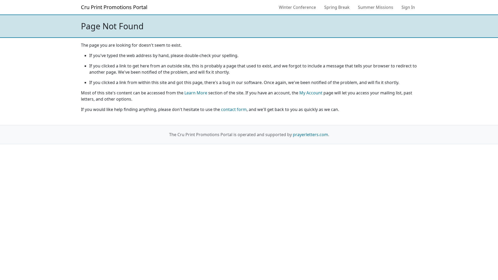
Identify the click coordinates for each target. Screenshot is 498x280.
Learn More (195, 93)
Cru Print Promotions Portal (114, 7)
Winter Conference (297, 7)
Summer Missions (375, 7)
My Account (310, 93)
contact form (234, 109)
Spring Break (337, 7)
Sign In (408, 7)
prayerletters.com (310, 134)
